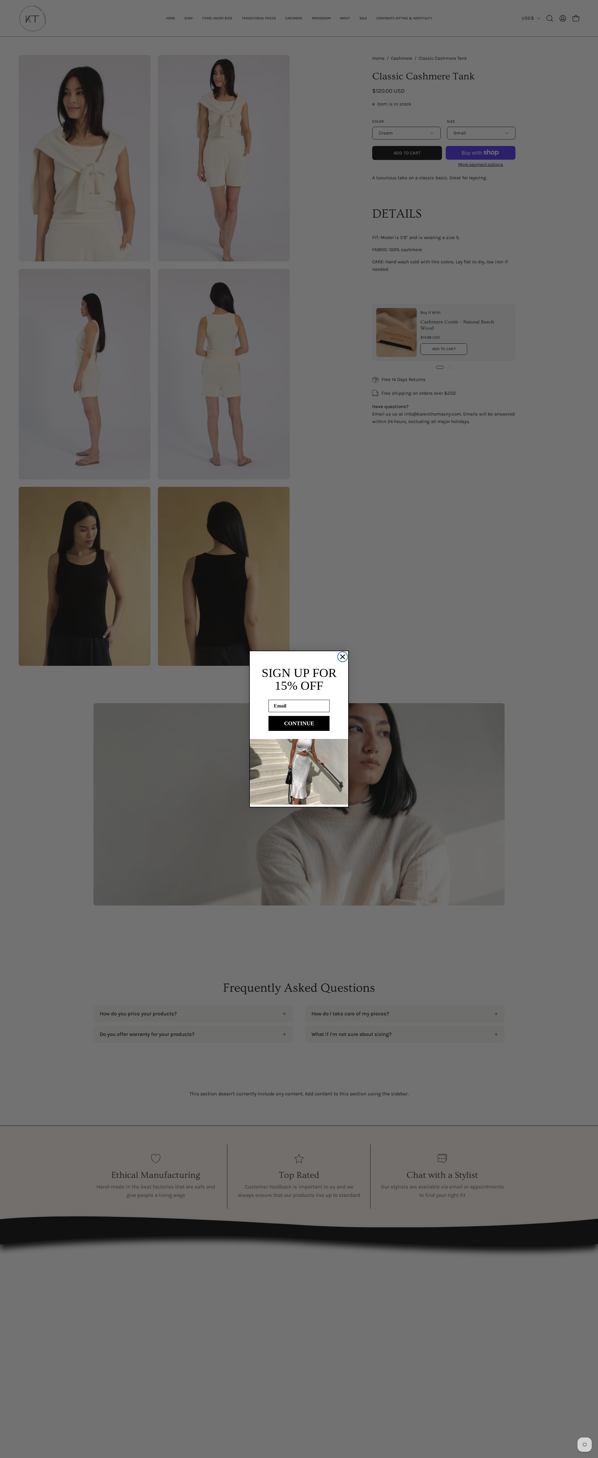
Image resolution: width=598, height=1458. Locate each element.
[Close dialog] (343, 657)
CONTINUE (299, 723)
